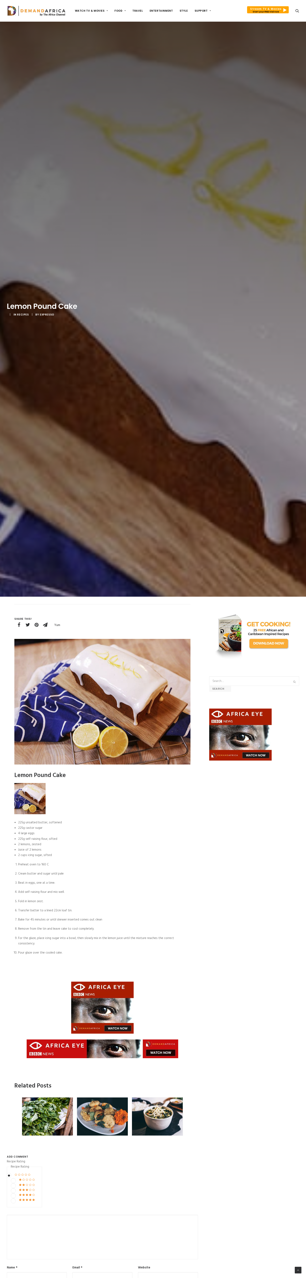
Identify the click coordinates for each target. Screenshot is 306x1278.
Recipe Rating (16, 1161)
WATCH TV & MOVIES (90, 10)
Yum (57, 625)
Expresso (47, 314)
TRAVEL (137, 10)
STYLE (184, 10)
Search (220, 688)
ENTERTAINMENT (161, 10)
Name (12, 1267)
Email (77, 1267)
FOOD (118, 10)
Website (144, 1267)
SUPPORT (201, 10)
